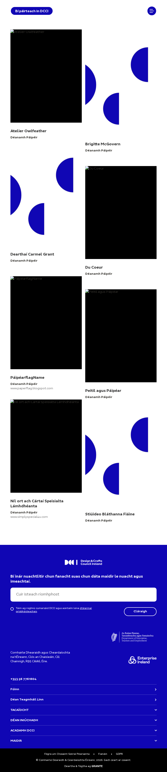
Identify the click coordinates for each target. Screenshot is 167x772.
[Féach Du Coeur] (121, 221)
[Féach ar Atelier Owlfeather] (46, 91)
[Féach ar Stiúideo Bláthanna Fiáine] (121, 468)
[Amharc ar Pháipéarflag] (46, 338)
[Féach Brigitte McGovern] (121, 98)
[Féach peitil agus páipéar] (121, 344)
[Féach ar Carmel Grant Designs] (46, 214)
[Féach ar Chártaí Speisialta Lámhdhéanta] (46, 461)
